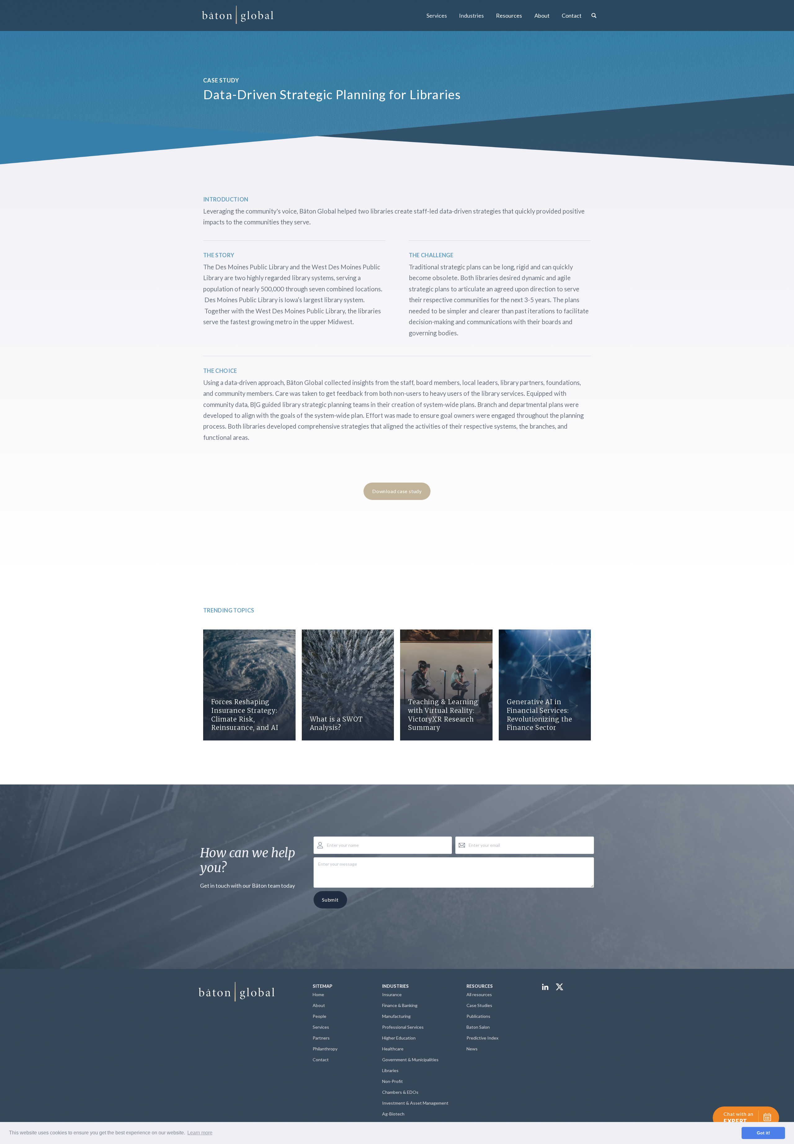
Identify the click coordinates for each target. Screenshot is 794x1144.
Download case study (397, 491)
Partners (321, 1037)
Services (436, 15)
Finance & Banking (399, 1005)
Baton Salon (478, 1027)
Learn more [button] (199, 1132)
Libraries (390, 1070)
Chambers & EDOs (400, 1092)
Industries (471, 15)
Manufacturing (396, 1016)
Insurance (392, 994)
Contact (572, 15)
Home (318, 994)
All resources (479, 994)
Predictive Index (482, 1037)
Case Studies (479, 1005)
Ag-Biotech (393, 1113)
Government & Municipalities (410, 1059)
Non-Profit (392, 1081)
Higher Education (399, 1037)
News (472, 1048)
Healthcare (393, 1048)
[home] (237, 15)
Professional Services (403, 1027)
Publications (478, 1016)
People (319, 1016)
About (319, 1005)
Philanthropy (325, 1048)
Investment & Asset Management (415, 1103)
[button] (436, 15)
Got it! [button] (763, 1132)
